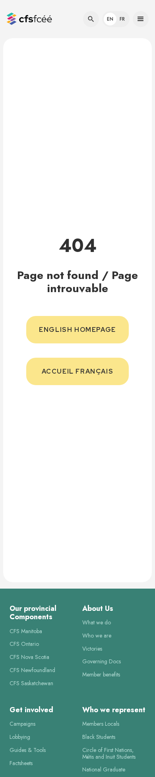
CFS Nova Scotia (29, 657)
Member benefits (101, 674)
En (110, 19)
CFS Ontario (24, 644)
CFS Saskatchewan (31, 683)
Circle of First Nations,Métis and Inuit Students (109, 753)
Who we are (96, 635)
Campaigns (22, 724)
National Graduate (103, 769)
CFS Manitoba (26, 631)
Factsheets (21, 763)
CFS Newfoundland (32, 670)
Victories (92, 648)
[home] (29, 19)
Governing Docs (101, 661)
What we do (96, 622)
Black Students (98, 737)
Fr (122, 19)
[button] (30, 19)
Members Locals (100, 724)
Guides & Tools (28, 750)
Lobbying (20, 737)
